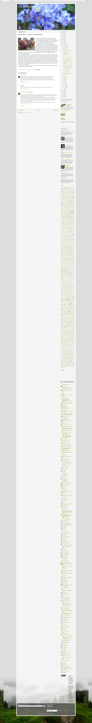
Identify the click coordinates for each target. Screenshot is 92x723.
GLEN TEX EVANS (70, 266)
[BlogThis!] (36, 69)
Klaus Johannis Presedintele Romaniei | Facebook (67, 524)
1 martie (62, 187)
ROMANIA (72, 333)
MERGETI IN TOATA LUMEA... (68, 294)
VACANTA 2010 (67, 356)
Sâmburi (63, 632)
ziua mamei (64, 366)
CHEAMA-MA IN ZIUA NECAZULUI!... (66, 54)
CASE (72, 209)
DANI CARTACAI (71, 240)
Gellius (63, 502)
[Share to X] (37, 69)
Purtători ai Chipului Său (66, 600)
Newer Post (21, 110)
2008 (63, 96)
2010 (63, 93)
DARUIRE (63, 241)
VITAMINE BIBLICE (64, 363)
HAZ (66, 269)
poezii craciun (69, 312)
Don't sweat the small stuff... (65, 252)
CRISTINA (71, 236)
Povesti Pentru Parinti (69, 319)
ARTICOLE (62, 197)
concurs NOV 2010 (64, 221)
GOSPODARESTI (69, 267)
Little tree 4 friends (65, 536)
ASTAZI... (64, 55)
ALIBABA (62, 191)
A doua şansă (64, 386)
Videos (67, 361)
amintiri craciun (63, 193)
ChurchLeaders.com (65, 466)
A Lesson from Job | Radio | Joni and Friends (67, 388)
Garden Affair (63, 265)
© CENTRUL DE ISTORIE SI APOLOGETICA (67, 668)
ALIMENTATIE (70, 191)
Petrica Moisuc (64, 592)
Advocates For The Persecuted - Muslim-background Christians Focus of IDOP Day (67, 400)
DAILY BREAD (69, 239)
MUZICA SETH (71, 298)
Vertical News (64, 661)
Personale (70, 310)
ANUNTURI (70, 196)
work (67, 365)
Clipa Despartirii (63, 178)
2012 (63, 90)
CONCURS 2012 (67, 222)
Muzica (69, 297)
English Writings (71, 255)
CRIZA (62, 237)
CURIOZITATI (67, 238)
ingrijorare (70, 277)
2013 (63, 89)
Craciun (70, 234)
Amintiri (69, 192)
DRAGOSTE (70, 253)
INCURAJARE (63, 276)
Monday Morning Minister (66, 562)
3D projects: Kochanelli (66, 384)
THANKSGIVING (63, 351)
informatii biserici (64, 277)
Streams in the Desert (69, 348)
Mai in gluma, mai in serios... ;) (67, 544)
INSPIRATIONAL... (63, 278)
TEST (72, 350)
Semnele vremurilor (65, 622)
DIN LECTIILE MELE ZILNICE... (68, 73)
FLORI (72, 262)
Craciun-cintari (63, 235)
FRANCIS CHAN (63, 264)
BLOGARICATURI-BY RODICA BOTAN (67, 203)
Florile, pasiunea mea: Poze (67, 495)
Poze (62, 321)
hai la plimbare (64, 505)
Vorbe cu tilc (70, 364)
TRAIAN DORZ (66, 354)
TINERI (68, 352)
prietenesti (65, 323)
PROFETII (63, 324)
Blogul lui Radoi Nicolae (66, 446)
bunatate (71, 205)
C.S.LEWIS (62, 206)
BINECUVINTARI (66, 202)
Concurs (70, 220)
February (64, 85)
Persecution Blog (65, 587)
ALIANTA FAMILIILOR (69, 190)
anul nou (65, 196)
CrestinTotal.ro (64, 473)
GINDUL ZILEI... (63, 266)
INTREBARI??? (63, 280)
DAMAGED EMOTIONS (64, 240)
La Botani (64, 529)
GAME (72, 264)
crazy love (68, 235)
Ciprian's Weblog (65, 468)
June (64, 79)
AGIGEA (69, 189)
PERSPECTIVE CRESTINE (66, 590)
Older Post (56, 110)
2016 (63, 40)
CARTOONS (68, 208)
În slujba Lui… (64, 672)
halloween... (62, 269)
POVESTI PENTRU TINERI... (68, 320)
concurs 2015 (67, 223)
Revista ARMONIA (65, 608)
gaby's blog (64, 500)
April (64, 82)
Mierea (67, 295)
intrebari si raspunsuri (66, 279)
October (64, 48)
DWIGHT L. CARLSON (64, 254)
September (65, 49)
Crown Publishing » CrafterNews (65, 475)
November (65, 46)
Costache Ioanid (63, 234)
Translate (65, 710)
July (64, 78)
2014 (63, 43)
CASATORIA (67, 209)
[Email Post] (33, 69)
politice (67, 314)
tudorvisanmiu (64, 647)
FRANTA (68, 264)
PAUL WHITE (70, 309)
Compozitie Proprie (64, 220)
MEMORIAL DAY (67, 293)
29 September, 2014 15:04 (24, 103)
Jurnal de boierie (65, 520)
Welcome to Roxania (65, 666)
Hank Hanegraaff (65, 507)
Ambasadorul (64, 404)
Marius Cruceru (65, 550)
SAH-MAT (67, 144)
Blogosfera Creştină (65, 443)
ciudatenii (62, 219)
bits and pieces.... (65, 438)
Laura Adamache (65, 531)
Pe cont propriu (65, 581)
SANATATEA (63, 340)
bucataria (67, 205)
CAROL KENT (64, 454)
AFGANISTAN (64, 189)
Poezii (66, 311)
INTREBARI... (70, 280)
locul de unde (64, 538)
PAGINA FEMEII (63, 308)
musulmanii (62, 297)
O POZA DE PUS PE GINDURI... (68, 65)
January (64, 87)
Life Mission (64, 534)
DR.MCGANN (64, 253)
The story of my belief (66, 642)
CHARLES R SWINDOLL (66, 214)
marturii (63, 291)
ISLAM (67, 283)
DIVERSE (62, 251)
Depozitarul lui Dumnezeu (66, 483)
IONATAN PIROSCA (64, 282)
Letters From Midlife (65, 533)
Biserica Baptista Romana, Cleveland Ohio (67, 433)
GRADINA (62, 268)
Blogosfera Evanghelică (66, 444)
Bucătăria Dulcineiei (65, 450)
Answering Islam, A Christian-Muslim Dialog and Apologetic (67, 414)
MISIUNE (71, 295)
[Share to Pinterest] (39, 69)
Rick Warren (69, 332)
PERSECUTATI (63, 310)
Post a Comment (22, 105)
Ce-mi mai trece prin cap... (67, 211)
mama (65, 290)
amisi (65, 194)
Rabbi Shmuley (65, 602)
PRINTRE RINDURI (71, 323)
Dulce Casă (64, 488)
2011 (63, 92)
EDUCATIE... (72, 254)
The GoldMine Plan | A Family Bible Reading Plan (67, 638)
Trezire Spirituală (65, 645)
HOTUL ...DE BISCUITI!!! (67, 58)
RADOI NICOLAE (70, 326)
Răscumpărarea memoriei (66, 617)
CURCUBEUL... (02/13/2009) (66, 159)
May (64, 81)
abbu (63, 188)
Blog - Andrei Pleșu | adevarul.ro (65, 441)
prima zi (63, 595)
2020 (63, 34)
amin (66, 192)
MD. (63, 293)
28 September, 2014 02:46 (24, 88)
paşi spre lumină (65, 579)
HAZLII (62, 270)
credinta (67, 236)
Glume (62, 267)
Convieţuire (64, 469)
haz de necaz (70, 269)
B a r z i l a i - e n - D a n (66, 424)
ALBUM (62, 190)
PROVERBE (68, 324)
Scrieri (68, 340)
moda (62, 296)
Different (63, 486)
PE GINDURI (26, 6)
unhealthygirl (64, 650)
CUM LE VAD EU (67, 237)
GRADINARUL (70, 268)
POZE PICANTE (67, 321)
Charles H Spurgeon (71, 213)
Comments (64, 125)
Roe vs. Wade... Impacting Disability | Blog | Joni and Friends (67, 610)
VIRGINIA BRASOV (69, 362)
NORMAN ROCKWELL (70, 299)
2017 (63, 39)
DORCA (73, 252)
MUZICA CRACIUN (64, 298)
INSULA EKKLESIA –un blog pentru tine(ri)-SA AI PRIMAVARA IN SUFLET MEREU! (67, 516)
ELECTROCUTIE (65, 255)
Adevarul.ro (64, 397)
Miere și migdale (65, 557)
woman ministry (63, 365)
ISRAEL (71, 283)
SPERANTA (64, 347)
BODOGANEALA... (71, 204)
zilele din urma (72, 365)
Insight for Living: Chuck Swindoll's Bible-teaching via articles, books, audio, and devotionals (67, 512)
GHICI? (72, 265)
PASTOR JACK (65, 309)
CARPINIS (62, 208)
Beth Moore (63, 201)
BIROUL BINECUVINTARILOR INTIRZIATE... (68, 61)
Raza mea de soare (65, 606)
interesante (70, 278)
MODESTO (66, 296)
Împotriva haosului (65, 670)
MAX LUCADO (67, 292)
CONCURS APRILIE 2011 (68, 224)
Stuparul (62, 350)
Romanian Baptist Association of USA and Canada (67, 613)
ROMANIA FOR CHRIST (65, 334)
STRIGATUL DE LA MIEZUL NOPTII (67, 349)
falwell (72, 257)
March (64, 84)
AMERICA (62, 192)
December (65, 45)
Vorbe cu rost (63, 364)
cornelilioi (64, 471)
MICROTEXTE (63, 295)
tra (61, 353)
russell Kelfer (67, 336)
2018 (63, 37)
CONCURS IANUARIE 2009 (67, 227)
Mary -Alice (67, 291)
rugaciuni (66, 335)
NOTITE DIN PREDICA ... (67, 300)
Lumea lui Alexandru (65, 543)
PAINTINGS (68, 308)
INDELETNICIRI (70, 276)
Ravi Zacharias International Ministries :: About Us (67, 604)
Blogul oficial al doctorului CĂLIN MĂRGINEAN (67, 448)
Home (38, 110)
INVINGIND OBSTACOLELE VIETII (66, 281)
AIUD (72, 189)
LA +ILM (63, 528)
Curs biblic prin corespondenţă (65, 481)
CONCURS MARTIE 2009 (65, 228)
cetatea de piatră (65, 460)
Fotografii (71, 263)
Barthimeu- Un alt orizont (66, 426)
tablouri (68, 350)
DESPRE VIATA (67, 249)
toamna (72, 352)
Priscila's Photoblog (65, 597)
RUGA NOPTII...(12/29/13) (68, 166)
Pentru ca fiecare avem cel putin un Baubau (67, 585)
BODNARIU (64, 204)
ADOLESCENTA (67, 188)
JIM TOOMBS (66, 285)
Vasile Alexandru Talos (66, 659)
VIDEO (63, 361)
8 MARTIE (67, 187)
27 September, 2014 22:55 (24, 82)
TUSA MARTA (63, 355)
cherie (21, 75)
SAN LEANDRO (64, 339)
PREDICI (66, 322)
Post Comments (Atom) (27, 112)
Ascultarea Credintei (65, 416)
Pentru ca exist (64, 583)
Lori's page (64, 539)
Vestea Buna (64, 663)
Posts (63, 123)
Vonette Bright (70, 363)
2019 (63, 36)
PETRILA (62, 311)
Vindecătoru (64, 664)
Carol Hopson (63, 207)
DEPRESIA (67, 247)
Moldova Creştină (65, 560)
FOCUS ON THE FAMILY (65, 263)
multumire (71, 296)
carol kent (70, 207)
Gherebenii (67, 265)
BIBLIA (68, 201)
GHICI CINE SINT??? (66, 69)
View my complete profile (65, 110)
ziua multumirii (69, 366)
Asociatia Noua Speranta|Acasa (65, 418)
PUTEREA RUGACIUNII (67, 325)
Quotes (62, 326)
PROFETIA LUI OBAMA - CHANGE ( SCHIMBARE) (67, 67)
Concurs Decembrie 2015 (70, 226)
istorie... (62, 284)
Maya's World (64, 555)
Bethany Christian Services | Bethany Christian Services (67, 428)
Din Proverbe (70, 250)
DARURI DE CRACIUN (69, 241)
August (64, 76)
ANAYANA (68, 194)
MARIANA (68, 290)
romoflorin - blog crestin (66, 615)
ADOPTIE (72, 188)
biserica (71, 202)
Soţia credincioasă (65, 627)
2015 (63, 42)
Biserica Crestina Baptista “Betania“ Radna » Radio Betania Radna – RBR (66, 436)
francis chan (64, 497)
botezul (64, 205)
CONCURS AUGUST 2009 (65, 225)
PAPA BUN (64, 575)
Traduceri (66, 353)
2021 (63, 33)
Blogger (52, 713)
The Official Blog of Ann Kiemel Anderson (66, 640)
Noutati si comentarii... (67, 304)
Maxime (72, 292)
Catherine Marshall (64, 211)
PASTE (73, 308)
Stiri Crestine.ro (65, 630)
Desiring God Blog (65, 484)
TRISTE (72, 354)
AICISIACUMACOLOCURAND (25, 92)
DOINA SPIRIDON (70, 251)
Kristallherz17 (64, 526)
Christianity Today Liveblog (67, 462)
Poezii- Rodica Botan (69, 313)
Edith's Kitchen (65, 489)
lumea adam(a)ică (65, 541)
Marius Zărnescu (65, 552)
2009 (63, 95)
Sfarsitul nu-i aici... (65, 625)
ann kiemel (64, 409)
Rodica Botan (69, 104)
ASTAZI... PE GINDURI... (67, 57)
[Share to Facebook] (38, 69)
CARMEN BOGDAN (68, 206)
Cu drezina (64, 477)
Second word (64, 620)
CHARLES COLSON (64, 213)
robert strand (67, 333)
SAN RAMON (71, 339)
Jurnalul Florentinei (65, 522)
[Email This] (35, 69)
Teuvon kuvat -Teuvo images (67, 635)
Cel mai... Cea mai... (66, 70)
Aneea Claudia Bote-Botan (69, 195)
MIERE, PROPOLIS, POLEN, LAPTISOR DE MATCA (66, 131)
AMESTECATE (64, 406)
